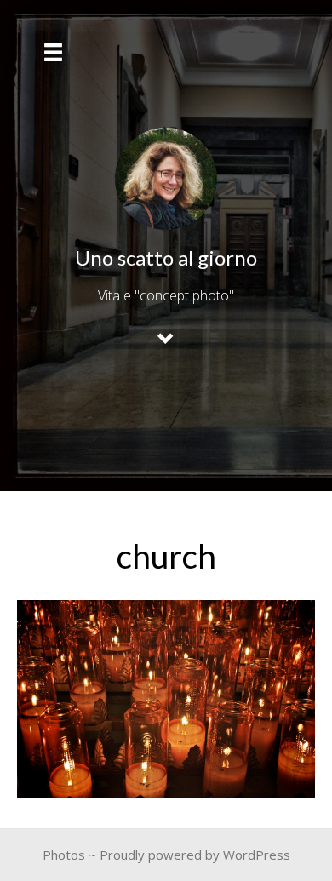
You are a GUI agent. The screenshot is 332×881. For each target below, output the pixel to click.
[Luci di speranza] (166, 699)
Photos (64, 854)
